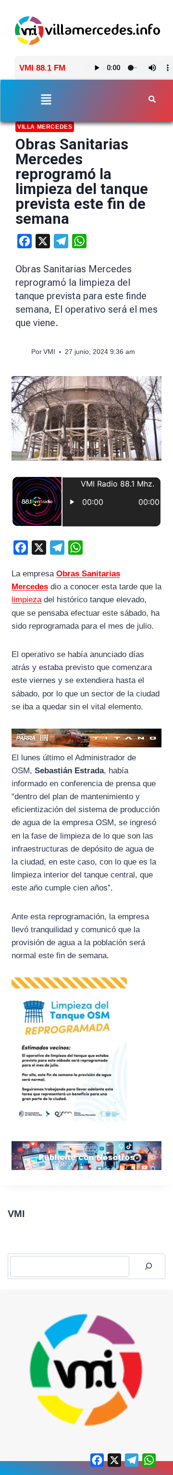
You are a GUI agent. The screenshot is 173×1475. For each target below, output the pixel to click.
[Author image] (21, 352)
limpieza (26, 599)
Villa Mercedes (44, 126)
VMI (49, 351)
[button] (46, 100)
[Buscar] (148, 1266)
